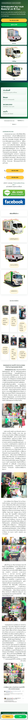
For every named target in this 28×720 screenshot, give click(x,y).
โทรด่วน (8, 716)
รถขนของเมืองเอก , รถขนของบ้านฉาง (14, 321)
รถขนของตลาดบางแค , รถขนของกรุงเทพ (22, 327)
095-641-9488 (14, 170)
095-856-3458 (14, 177)
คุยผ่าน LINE (14, 24)
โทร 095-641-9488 (14, 20)
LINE (20, 716)
